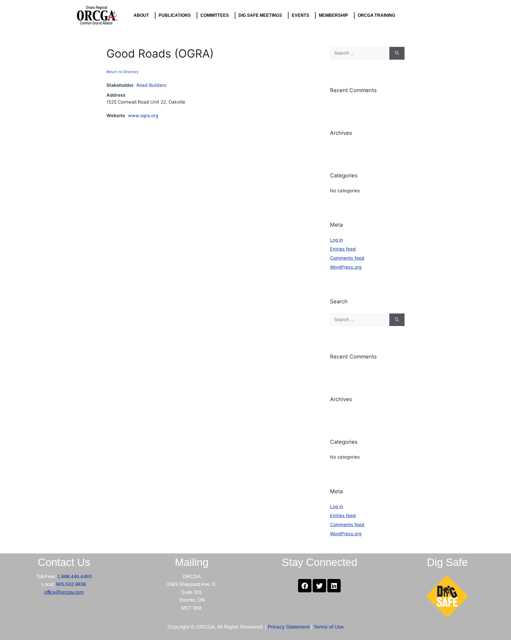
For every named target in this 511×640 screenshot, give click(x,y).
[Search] (397, 53)
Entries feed (343, 249)
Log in (336, 240)
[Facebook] (304, 585)
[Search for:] (359, 53)
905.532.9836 (71, 584)
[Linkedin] (334, 585)
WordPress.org (345, 267)
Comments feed (347, 258)
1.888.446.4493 (74, 576)
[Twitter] (319, 585)
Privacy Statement (289, 627)
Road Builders (151, 85)
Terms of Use (329, 627)
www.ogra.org (143, 115)
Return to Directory (122, 72)
